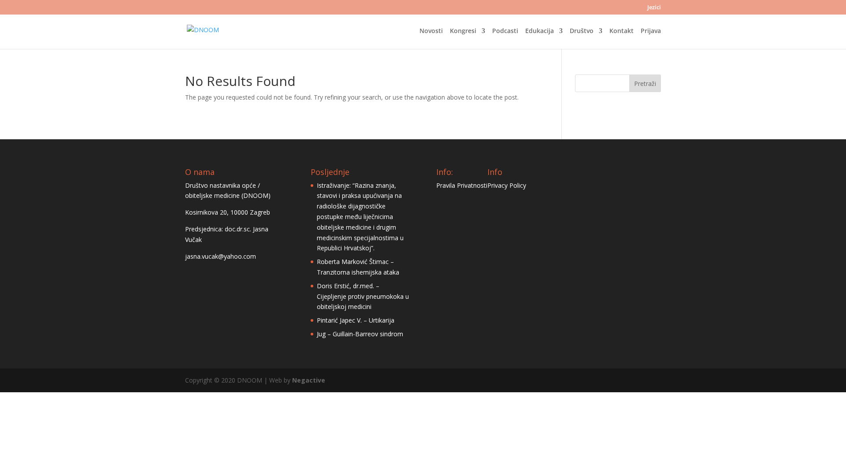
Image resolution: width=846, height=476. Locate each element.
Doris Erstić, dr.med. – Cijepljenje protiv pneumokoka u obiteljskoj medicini (363, 296)
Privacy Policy (506, 185)
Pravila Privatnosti (461, 185)
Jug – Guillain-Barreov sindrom (360, 334)
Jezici (654, 7)
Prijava (651, 31)
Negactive (308, 380)
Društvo (582, 31)
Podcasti (505, 31)
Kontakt (621, 31)
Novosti (431, 31)
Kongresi (463, 31)
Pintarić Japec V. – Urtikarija (355, 320)
